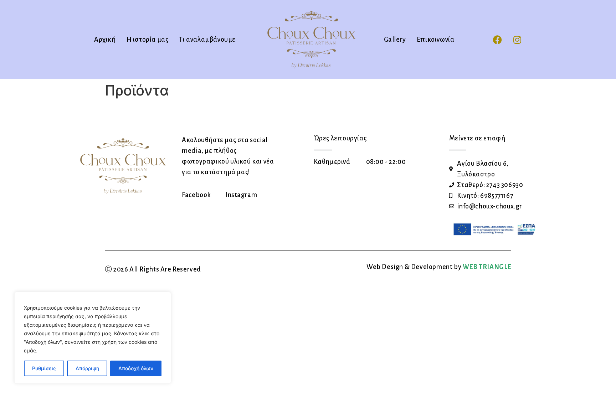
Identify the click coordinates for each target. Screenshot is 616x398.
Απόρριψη (87, 368)
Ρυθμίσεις (44, 368)
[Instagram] (517, 39)
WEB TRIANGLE (487, 266)
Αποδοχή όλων (135, 368)
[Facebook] (498, 39)
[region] (92, 338)
